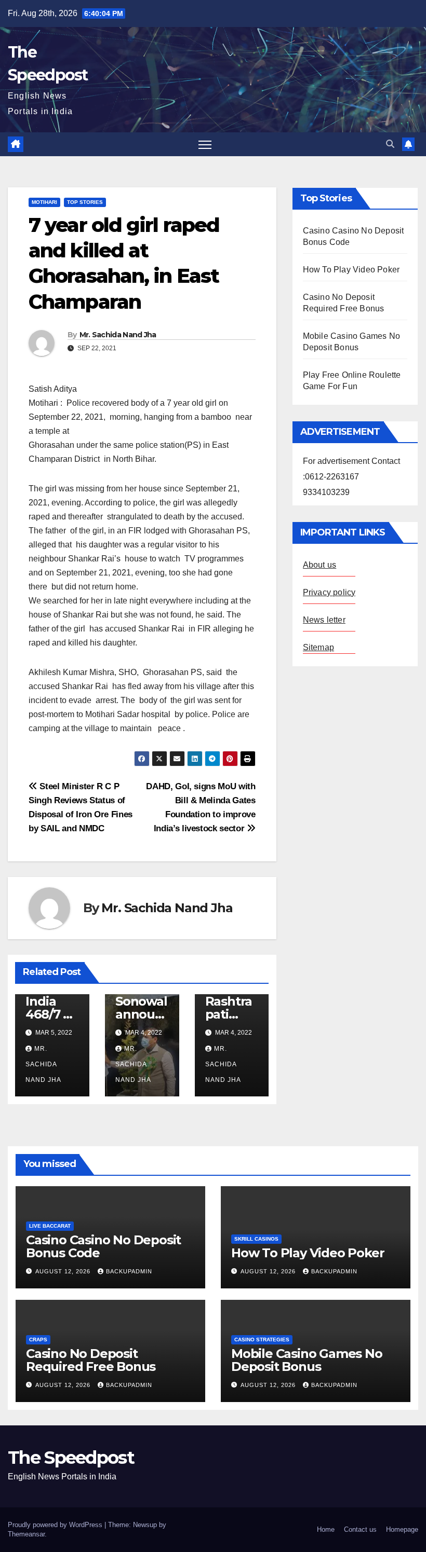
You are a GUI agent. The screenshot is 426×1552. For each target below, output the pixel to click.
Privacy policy (329, 592)
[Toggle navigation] (205, 144)
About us (320, 564)
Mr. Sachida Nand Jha (117, 334)
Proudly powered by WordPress (56, 1525)
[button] (390, 144)
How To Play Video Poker (351, 269)
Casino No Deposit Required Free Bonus (90, 1360)
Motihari (44, 202)
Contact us (360, 1529)
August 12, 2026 (63, 1271)
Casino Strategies (261, 1339)
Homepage (402, 1529)
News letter (324, 619)
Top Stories (85, 202)
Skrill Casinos (256, 1239)
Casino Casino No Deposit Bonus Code (103, 1246)
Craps (38, 1339)
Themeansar (26, 1534)
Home (326, 1529)
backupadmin (129, 1271)
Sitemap (318, 647)
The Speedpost (71, 1457)
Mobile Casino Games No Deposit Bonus (306, 1360)
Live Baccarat (50, 1226)
